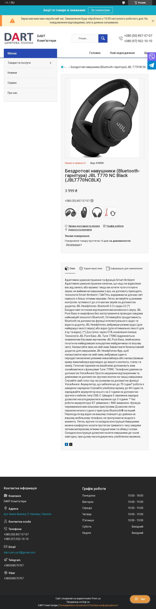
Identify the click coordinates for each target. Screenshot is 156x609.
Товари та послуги (19, 62)
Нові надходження (122, 52)
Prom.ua (96, 598)
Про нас (12, 92)
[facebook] (66, 444)
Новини (12, 72)
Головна (94, 52)
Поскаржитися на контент (73, 605)
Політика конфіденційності (103, 605)
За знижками (100, 10)
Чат (142, 599)
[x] (70, 444)
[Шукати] (102, 38)
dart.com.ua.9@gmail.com (19, 552)
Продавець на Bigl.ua (78, 602)
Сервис (12, 82)
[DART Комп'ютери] (19, 38)
